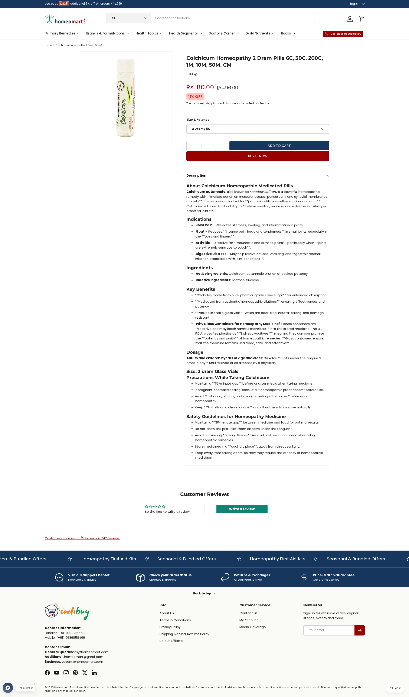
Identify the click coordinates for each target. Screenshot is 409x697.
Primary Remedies (60, 33)
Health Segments (183, 33)
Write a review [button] (242, 509)
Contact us (248, 613)
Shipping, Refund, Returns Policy (184, 634)
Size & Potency (197, 120)
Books (286, 33)
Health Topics (147, 33)
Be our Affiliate (171, 640)
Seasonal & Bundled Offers (178, 559)
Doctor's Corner (222, 33)
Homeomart (61, 687)
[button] (361, 19)
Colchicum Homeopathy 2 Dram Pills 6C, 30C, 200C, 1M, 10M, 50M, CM (80, 45)
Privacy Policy (170, 627)
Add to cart (279, 145)
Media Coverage (252, 627)
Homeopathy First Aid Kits (99, 559)
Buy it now (258, 156)
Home (48, 45)
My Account (248, 620)
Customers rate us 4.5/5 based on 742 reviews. (82, 538)
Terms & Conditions (175, 620)
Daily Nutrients (258, 33)
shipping (211, 103)
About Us (167, 613)
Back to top (202, 593)
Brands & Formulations (105, 33)
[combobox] (210, 18)
